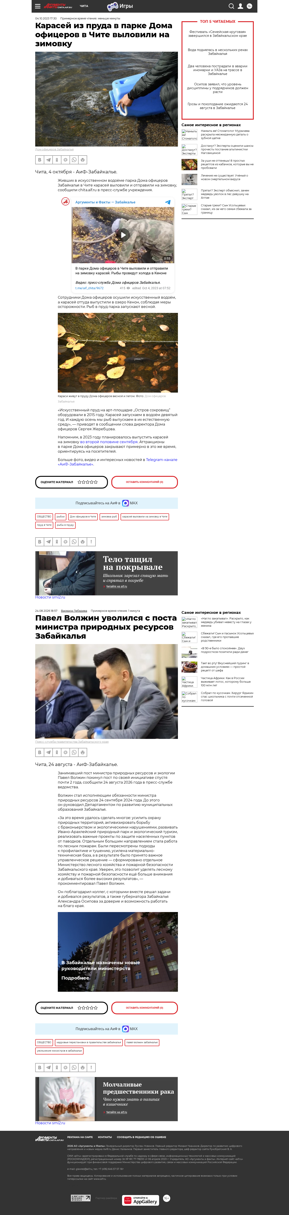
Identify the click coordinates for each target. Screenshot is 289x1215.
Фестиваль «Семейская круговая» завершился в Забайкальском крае (217, 34)
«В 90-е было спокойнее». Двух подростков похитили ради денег (225, 650)
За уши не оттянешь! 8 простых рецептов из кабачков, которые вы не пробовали (227, 164)
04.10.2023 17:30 (46, 18)
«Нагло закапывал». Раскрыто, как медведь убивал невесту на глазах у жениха (226, 622)
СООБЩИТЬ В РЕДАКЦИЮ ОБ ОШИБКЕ (141, 1137)
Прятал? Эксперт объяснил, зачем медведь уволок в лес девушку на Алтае (225, 194)
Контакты (105, 1137)
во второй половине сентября (109, 442)
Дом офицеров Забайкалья (54, 149)
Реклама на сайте (80, 1137)
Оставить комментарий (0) (144, 482)
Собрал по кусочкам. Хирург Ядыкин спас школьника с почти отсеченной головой (227, 696)
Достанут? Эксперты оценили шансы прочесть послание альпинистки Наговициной (227, 149)
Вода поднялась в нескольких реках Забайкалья (218, 52)
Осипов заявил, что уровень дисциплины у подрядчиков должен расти (217, 88)
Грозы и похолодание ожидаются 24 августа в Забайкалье (218, 106)
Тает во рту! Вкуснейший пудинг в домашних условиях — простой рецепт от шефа (225, 666)
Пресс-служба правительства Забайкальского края (72, 741)
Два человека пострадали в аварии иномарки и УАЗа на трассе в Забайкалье (217, 70)
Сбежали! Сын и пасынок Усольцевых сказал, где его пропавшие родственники (227, 637)
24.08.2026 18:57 (46, 610)
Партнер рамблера (106, 1198)
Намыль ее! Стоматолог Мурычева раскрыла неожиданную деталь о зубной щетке (225, 134)
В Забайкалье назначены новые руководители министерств (100, 965)
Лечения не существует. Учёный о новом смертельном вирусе (224, 177)
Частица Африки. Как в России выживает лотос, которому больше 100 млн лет (226, 681)
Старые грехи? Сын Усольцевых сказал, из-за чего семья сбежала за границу (226, 209)
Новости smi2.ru (50, 597)
